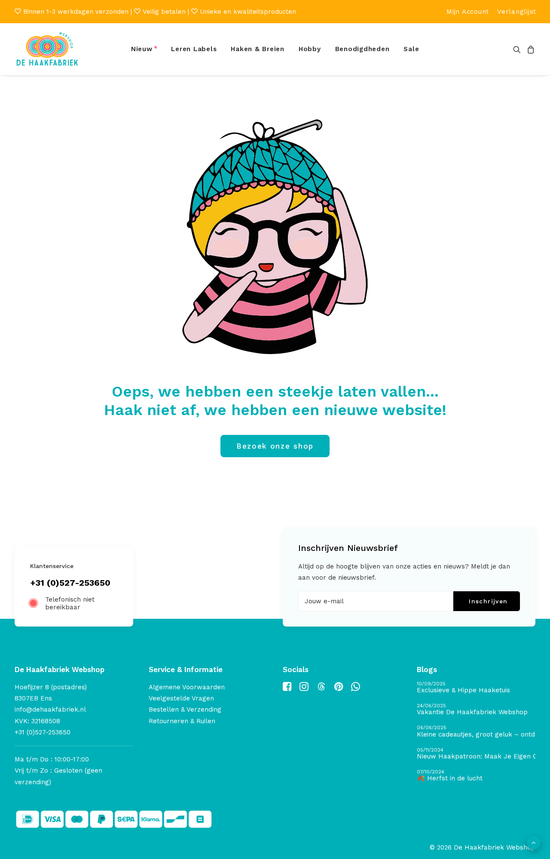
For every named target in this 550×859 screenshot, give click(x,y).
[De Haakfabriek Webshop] (47, 49)
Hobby (310, 49)
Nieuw (142, 49)
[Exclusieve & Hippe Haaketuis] (476, 688)
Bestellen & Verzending (185, 709)
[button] (518, 49)
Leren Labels (194, 49)
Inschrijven (488, 601)
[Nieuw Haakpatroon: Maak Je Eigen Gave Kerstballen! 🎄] (476, 754)
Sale (411, 49)
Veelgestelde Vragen (181, 698)
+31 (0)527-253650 (70, 583)
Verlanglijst (516, 11)
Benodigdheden (362, 49)
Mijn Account (467, 11)
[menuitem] (467, 11)
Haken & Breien (257, 49)
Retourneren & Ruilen (182, 721)
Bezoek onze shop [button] (275, 446)
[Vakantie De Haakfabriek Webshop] (476, 710)
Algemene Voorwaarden (187, 687)
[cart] (529, 49)
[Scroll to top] (534, 842)
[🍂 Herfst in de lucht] (476, 776)
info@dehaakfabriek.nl (50, 709)
